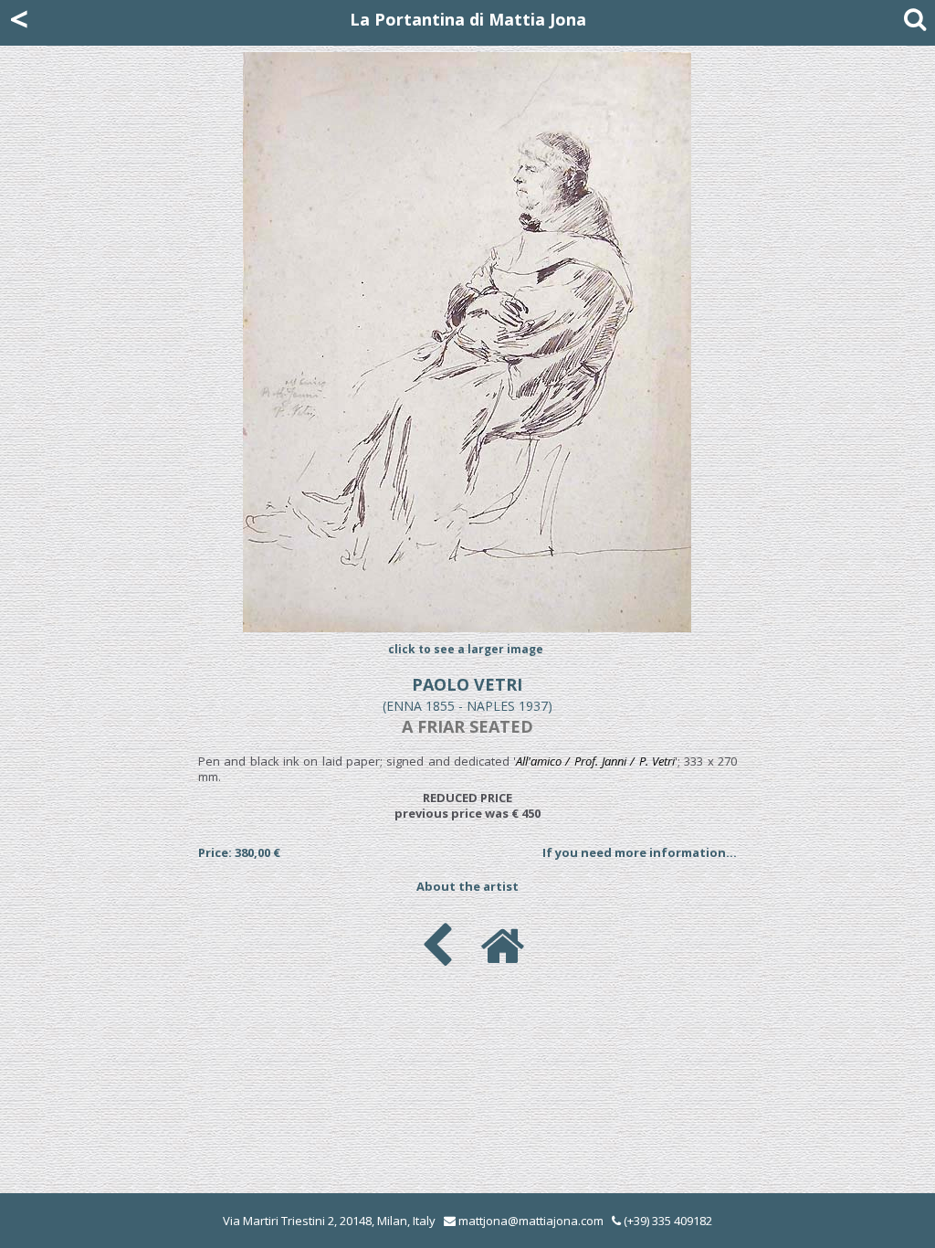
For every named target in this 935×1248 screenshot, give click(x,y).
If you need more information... (639, 852)
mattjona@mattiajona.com (531, 1220)
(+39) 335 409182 (666, 1220)
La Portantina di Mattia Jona (468, 19)
